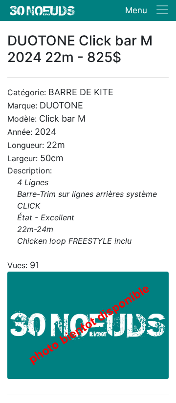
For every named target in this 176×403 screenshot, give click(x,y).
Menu (136, 10)
